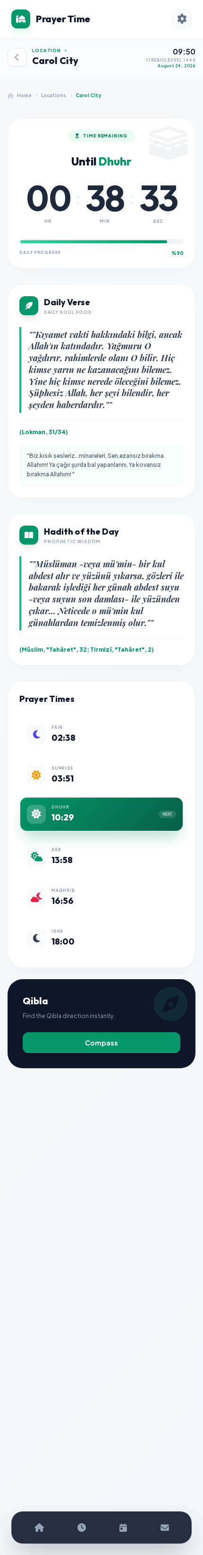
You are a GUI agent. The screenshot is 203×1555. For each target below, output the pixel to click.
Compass (101, 1042)
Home (24, 95)
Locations (53, 95)
